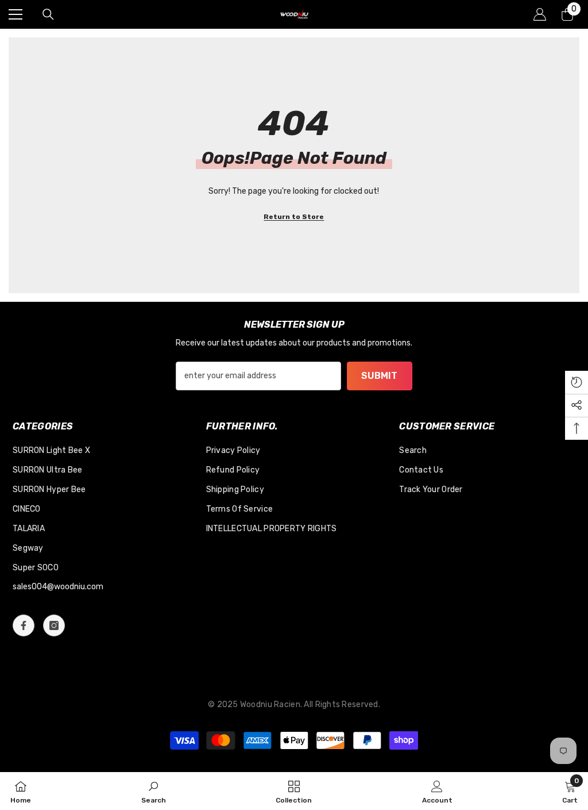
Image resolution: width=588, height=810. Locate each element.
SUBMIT (379, 375)
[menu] (15, 14)
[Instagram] (54, 625)
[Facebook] (23, 625)
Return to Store (294, 217)
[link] (153, 791)
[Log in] (539, 14)
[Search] (48, 14)
